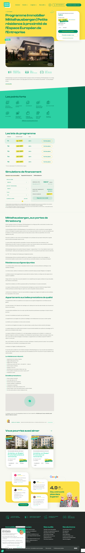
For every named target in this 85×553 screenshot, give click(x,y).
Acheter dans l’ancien (30, 529)
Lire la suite (8, 84)
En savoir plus (50, 422)
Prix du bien (10, 179)
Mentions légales (67, 539)
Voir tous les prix (72, 19)
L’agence (32, 5)
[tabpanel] (29, 193)
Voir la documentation (68, 31)
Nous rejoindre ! (66, 534)
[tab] (29, 64)
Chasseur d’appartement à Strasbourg (31, 541)
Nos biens (9, 11)
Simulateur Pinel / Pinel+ (49, 532)
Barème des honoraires (49, 535)
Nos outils (42, 5)
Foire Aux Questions (48, 539)
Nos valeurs (65, 532)
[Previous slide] (48, 64)
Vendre (24, 5)
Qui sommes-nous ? (67, 529)
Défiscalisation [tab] (38, 175)
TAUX (8, 192)
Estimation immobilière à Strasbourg (30, 532)
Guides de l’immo (48, 537)
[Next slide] (51, 64)
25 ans (25, 198)
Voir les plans (47, 141)
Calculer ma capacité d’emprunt (51, 531)
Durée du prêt (10, 198)
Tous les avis (23, 504)
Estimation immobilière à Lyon (32, 534)
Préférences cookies (59, 548)
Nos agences (66, 531)
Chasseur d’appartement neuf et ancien (32, 536)
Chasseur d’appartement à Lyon (32, 538)
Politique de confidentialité (69, 537)
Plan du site (48, 548)
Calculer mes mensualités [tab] (12, 175)
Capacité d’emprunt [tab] (26, 175)
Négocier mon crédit (42, 198)
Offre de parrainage (48, 534)
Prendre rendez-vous (73, 5)
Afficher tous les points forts (30, 120)
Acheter (17, 5)
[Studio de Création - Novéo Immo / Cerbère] (75, 548)
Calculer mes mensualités (50, 529)
